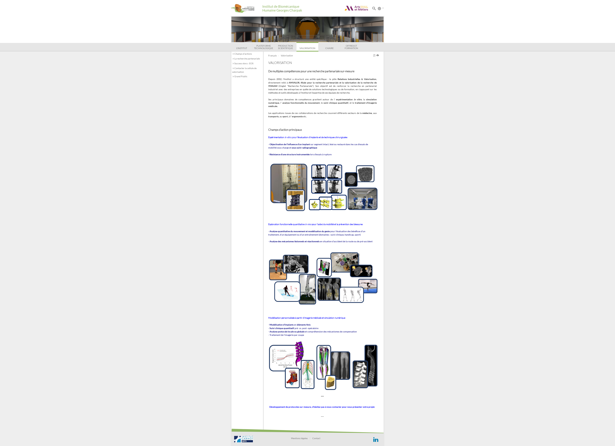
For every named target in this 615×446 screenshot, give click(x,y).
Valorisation (307, 48)
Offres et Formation (351, 46)
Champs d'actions (243, 53)
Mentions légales (299, 438)
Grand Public (240, 76)
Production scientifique (285, 46)
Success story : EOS (243, 63)
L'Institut (241, 48)
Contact (316, 438)
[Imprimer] (378, 55)
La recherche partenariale (247, 58)
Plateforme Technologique (263, 46)
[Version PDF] (375, 55)
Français (272, 55)
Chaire (329, 48)
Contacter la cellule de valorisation (244, 70)
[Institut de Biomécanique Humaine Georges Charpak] (246, 8)
